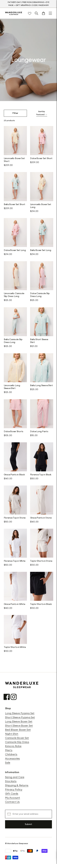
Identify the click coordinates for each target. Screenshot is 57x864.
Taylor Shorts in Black (41, 604)
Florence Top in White (14, 561)
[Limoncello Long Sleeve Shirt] (15, 367)
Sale (7, 762)
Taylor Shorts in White (15, 647)
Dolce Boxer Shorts (13, 431)
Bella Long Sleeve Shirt (41, 385)
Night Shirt (11, 734)
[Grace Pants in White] (15, 586)
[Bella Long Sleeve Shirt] (41, 367)
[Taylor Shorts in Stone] (41, 543)
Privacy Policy (13, 789)
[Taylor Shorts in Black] (41, 586)
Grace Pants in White (14, 604)
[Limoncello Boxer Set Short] (15, 140)
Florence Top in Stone (14, 518)
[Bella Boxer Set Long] (41, 232)
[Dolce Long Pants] (41, 413)
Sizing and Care (14, 777)
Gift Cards (11, 793)
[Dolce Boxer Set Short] (41, 140)
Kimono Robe (13, 746)
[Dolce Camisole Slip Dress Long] (41, 275)
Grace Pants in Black (14, 475)
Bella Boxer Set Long (40, 250)
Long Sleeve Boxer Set (18, 721)
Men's (8, 750)
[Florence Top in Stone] (15, 500)
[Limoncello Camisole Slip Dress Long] (15, 275)
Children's (11, 754)
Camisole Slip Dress (17, 742)
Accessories (12, 758)
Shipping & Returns (16, 785)
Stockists (10, 781)
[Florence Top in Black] (41, 456)
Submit (28, 824)
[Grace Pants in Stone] (41, 500)
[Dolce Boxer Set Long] (15, 232)
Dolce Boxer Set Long (15, 250)
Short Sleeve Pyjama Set (20, 717)
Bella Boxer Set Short (14, 204)
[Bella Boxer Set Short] (15, 186)
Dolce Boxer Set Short (41, 158)
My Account (12, 797)
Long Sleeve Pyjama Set (19, 713)
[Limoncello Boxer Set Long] (41, 186)
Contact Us (12, 802)
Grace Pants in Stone (40, 518)
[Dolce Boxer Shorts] (15, 413)
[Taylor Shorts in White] (15, 629)
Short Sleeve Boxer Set (19, 725)
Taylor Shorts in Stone (41, 561)
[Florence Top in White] (15, 543)
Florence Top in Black (40, 475)
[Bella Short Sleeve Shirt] (41, 321)
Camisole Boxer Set (17, 738)
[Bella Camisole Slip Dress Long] (15, 321)
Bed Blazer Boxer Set (18, 729)
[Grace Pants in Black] (15, 456)
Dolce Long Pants (39, 431)
